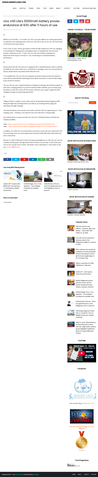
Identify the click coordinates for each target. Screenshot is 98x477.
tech (9, 16)
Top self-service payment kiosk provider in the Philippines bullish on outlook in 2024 (86, 241)
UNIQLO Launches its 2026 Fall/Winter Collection (85, 264)
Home (5, 16)
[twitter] (75, 21)
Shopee (17, 147)
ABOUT (80, 474)
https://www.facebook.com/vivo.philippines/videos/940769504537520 (31, 124)
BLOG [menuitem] (14, 8)
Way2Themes (19, 474)
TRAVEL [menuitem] (31, 8)
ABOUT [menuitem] (58, 8)
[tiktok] (93, 21)
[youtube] (87, 21)
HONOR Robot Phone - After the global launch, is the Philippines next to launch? (53, 187)
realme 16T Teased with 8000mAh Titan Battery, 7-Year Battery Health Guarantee (11, 187)
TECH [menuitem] (45, 8)
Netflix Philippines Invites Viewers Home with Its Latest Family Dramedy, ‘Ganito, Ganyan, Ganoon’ (85, 284)
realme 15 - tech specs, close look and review (84, 273)
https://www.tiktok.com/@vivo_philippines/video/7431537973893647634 (32, 126)
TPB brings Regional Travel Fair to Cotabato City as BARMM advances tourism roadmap (85, 314)
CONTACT (86, 474)
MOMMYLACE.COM (88, 403)
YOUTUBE (93, 474)
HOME (73, 474)
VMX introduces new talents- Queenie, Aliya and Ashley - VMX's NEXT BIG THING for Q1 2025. (85, 229)
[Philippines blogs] (81, 451)
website (9, 147)
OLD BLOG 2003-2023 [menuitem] (89, 8)
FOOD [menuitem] (38, 8)
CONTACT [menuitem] (67, 8)
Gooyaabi (36, 474)
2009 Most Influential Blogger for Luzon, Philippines (81, 427)
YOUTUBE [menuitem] (76, 8)
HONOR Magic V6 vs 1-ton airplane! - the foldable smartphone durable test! (33, 187)
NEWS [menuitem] (51, 8)
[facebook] (69, 21)
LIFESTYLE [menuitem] (22, 8)
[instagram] (81, 21)
